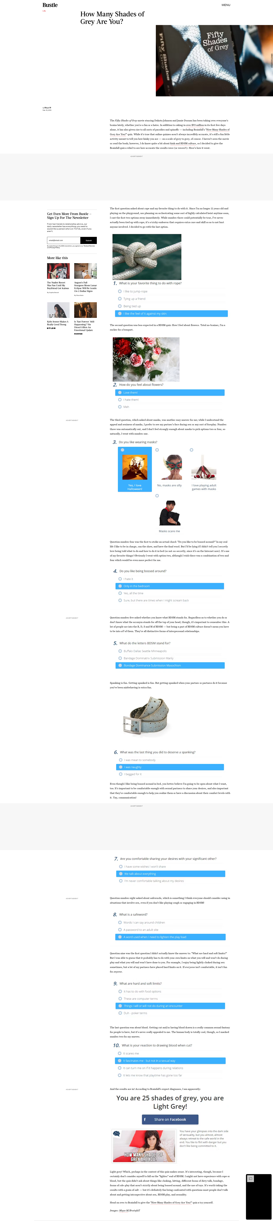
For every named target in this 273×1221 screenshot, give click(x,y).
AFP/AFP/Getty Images (272, 61)
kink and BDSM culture (183, 143)
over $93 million (195, 125)
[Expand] (249, 1176)
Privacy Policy (55, 248)
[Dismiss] (268, 1176)
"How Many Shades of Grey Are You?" (171, 1202)
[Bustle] (50, 5)
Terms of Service (89, 246)
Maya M (123, 1210)
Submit (89, 240)
